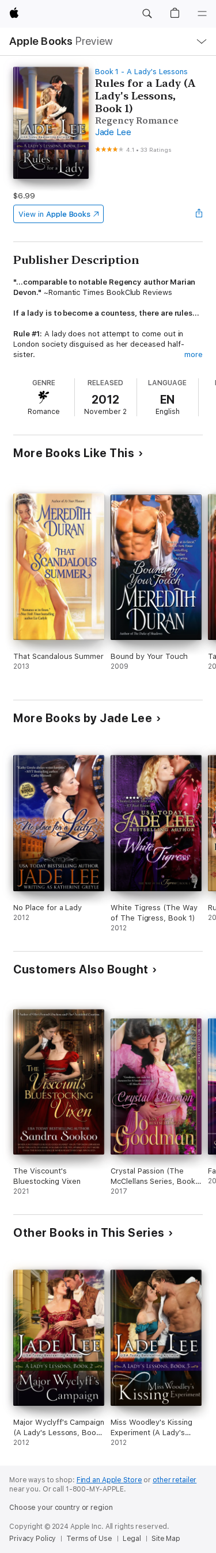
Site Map (165, 1539)
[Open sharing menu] (199, 214)
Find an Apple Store (109, 1480)
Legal (132, 1539)
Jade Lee (113, 132)
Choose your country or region (61, 1508)
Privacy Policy (32, 1539)
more (193, 354)
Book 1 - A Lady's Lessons (141, 71)
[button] (147, 14)
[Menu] (202, 14)
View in (54, 214)
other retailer (174, 1480)
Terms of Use (89, 1539)
